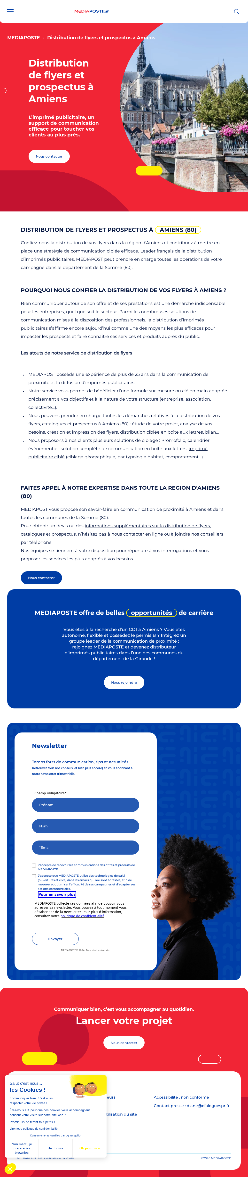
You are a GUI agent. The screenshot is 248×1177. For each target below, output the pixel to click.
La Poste (68, 1158)
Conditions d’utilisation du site (107, 1114)
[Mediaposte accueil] (92, 11)
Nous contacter (49, 156)
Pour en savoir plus (57, 894)
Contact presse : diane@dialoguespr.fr (192, 1105)
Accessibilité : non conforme (181, 1097)
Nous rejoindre (124, 682)
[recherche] (236, 11)
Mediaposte (23, 38)
